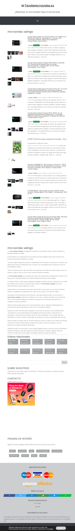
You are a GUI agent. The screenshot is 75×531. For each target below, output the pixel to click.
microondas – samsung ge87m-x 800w (61, 351)
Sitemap (37, 506)
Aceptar (61, 528)
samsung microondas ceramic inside (37, 342)
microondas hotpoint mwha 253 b (49, 351)
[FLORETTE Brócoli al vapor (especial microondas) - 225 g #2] (13, 160)
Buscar (64, 362)
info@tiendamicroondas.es (15, 381)
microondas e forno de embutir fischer (37, 351)
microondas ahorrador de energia (24, 342)
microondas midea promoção (12, 342)
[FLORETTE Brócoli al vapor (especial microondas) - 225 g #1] (9, 160)
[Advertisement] (41, 242)
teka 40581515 (25, 350)
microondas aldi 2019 (12, 351)
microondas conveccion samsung (48, 342)
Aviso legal (37, 503)
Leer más (43, 57)
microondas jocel (61, 342)
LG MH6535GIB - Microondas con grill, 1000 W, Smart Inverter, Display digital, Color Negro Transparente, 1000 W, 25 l (47, 192)
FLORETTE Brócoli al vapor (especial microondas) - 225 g (47, 139)
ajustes (51, 529)
